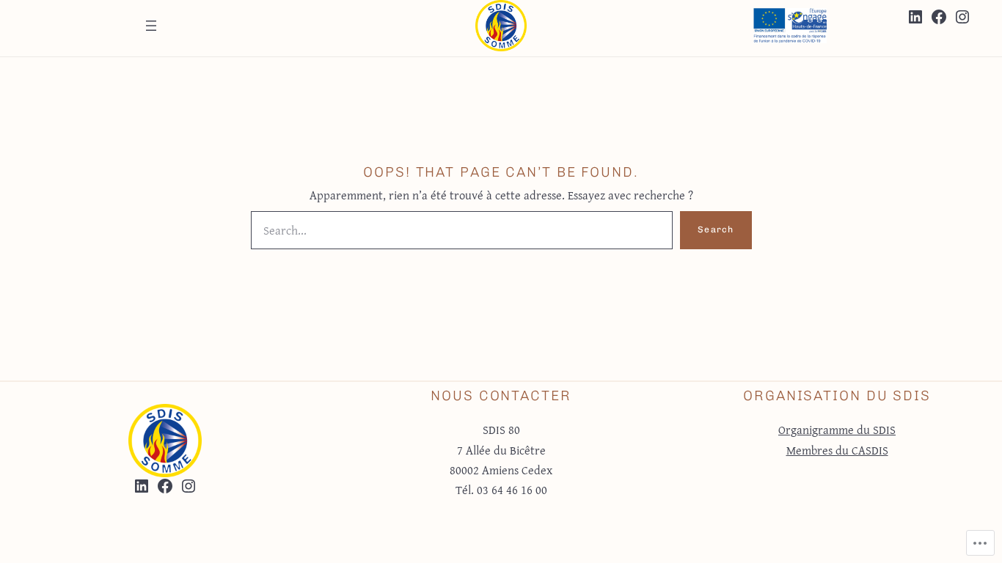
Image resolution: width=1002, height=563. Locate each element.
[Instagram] (962, 17)
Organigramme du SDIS (837, 429)
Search (716, 229)
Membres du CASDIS (837, 450)
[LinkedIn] (915, 17)
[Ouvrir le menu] (151, 25)
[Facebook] (939, 17)
